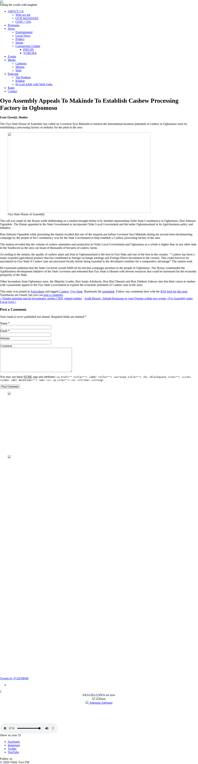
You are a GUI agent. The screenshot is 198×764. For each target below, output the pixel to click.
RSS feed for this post (173, 291)
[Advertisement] (103, 425)
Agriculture (37, 291)
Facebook (14, 741)
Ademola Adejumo (101, 702)
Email (3, 330)
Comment (6, 346)
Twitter (12, 748)
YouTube (13, 752)
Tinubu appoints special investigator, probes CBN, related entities (41, 298)
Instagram (14, 745)
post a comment (53, 295)
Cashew (64, 291)
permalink (108, 291)
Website (5, 338)
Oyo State (76, 291)
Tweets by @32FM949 (14, 678)
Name (3, 323)
